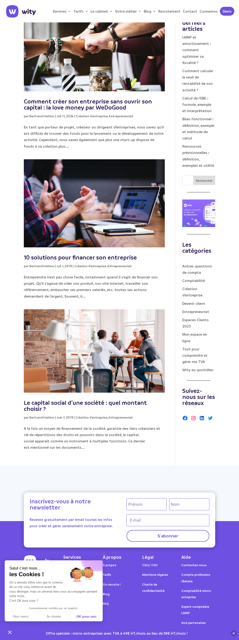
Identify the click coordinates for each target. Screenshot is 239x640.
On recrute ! (112, 584)
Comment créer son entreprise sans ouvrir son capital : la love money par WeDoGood (88, 104)
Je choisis (53, 616)
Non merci (20, 616)
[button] (9, 632)
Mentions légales (155, 574)
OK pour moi (86, 616)
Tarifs (79, 11)
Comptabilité (193, 280)
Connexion (209, 11)
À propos (109, 565)
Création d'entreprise (92, 116)
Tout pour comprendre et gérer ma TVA (194, 355)
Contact (190, 11)
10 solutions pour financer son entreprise (80, 257)
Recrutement (169, 11)
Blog (147, 11)
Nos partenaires (193, 623)
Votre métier (126, 11)
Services (60, 11)
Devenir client (193, 303)
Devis (227, 11)
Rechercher (204, 180)
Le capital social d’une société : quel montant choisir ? (85, 405)
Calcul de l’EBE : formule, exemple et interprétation (197, 104)
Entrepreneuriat (121, 116)
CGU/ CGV (150, 565)
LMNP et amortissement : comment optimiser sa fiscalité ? (196, 50)
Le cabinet (99, 11)
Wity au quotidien (197, 369)
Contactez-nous (194, 565)
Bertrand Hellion (41, 116)
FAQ (106, 603)
